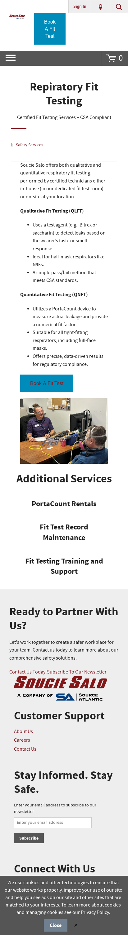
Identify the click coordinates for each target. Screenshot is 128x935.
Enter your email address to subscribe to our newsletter (55, 808)
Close (56, 925)
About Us (23, 731)
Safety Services (29, 145)
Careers (22, 740)
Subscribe (29, 838)
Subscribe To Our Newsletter (77, 672)
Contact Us (25, 749)
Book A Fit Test (50, 28)
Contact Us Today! (28, 672)
